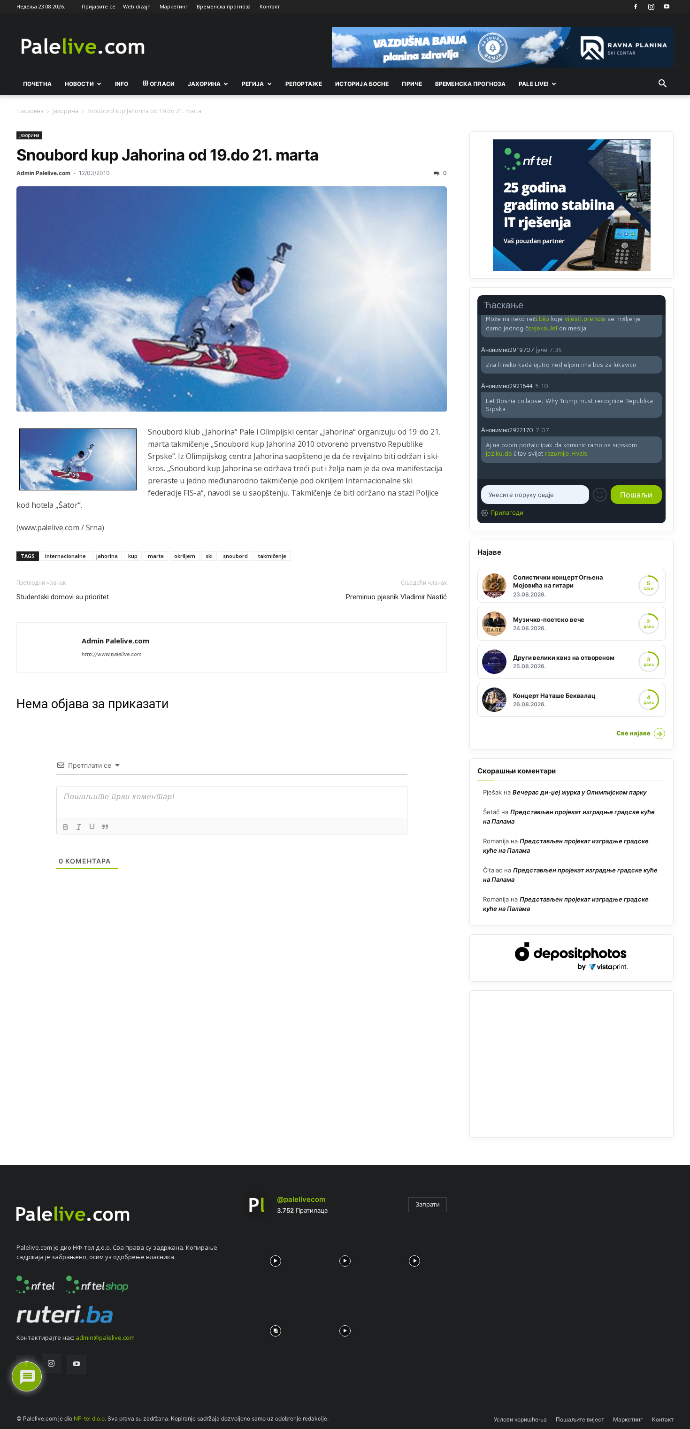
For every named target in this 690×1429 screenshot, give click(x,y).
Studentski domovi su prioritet (62, 597)
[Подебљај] (65, 827)
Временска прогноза (224, 6)
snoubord (235, 555)
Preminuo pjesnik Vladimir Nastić (396, 597)
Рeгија (253, 83)
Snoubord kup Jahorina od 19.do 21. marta (167, 154)
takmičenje (272, 555)
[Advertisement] (571, 1064)
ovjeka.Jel (542, 328)
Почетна (37, 83)
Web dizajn (137, 6)
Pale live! (534, 83)
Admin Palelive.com (43, 172)
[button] (662, 84)
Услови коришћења (520, 1419)
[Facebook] (636, 6)
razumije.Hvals (566, 453)
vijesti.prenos (584, 318)
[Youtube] (666, 6)
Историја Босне (362, 83)
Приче (412, 83)
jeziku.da (499, 453)
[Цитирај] (105, 827)
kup (133, 555)
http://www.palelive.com (112, 654)
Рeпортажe (303, 83)
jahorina (107, 555)
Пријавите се (98, 6)
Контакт (270, 6)
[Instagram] (651, 6)
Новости (79, 83)
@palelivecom (301, 1199)
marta (156, 555)
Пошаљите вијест (580, 1419)
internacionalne (65, 555)
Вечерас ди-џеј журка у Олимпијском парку (579, 792)
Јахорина (204, 83)
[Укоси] (78, 827)
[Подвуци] (92, 827)
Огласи (162, 83)
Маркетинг (174, 6)
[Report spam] (657, 349)
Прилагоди (507, 512)
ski (209, 555)
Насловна (30, 111)
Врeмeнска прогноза (470, 83)
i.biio (542, 318)
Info (121, 83)
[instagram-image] (275, 1258)
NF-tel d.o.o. (90, 1418)
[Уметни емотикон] (600, 494)
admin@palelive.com (105, 1337)
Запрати (427, 1204)
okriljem (184, 555)
